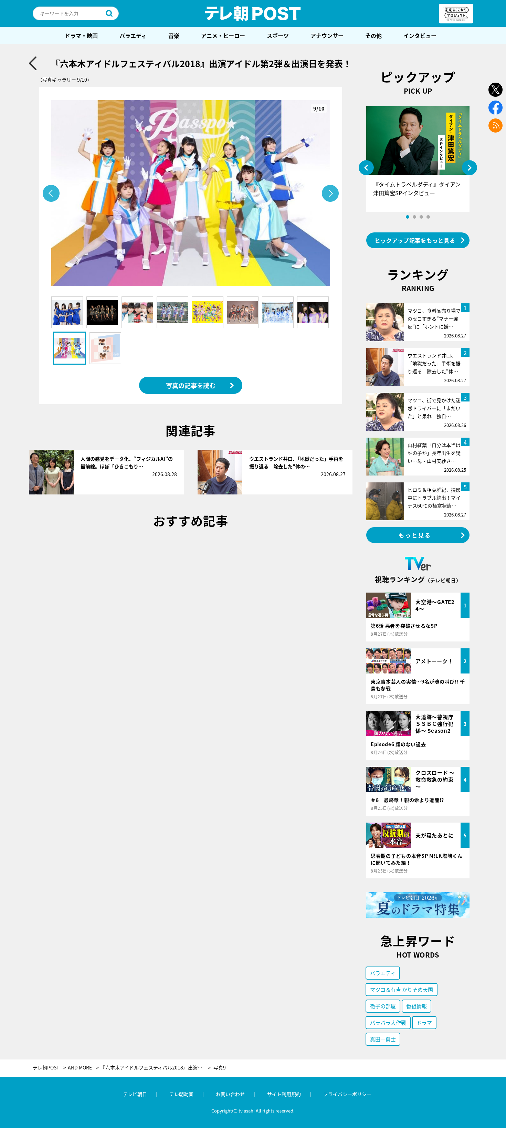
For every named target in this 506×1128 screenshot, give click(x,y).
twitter (495, 90)
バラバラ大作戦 (388, 1022)
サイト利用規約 (284, 1093)
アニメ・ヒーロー (223, 35)
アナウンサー (327, 35)
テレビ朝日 (135, 1093)
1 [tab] (407, 217)
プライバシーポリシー (347, 1093)
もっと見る (415, 535)
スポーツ (278, 35)
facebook (495, 108)
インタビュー (419, 35)
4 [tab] (428, 217)
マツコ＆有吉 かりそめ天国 (401, 989)
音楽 (173, 35)
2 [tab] (414, 217)
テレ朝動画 (181, 1093)
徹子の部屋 (383, 1006)
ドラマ (424, 1022)
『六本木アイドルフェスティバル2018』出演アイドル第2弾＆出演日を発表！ (156, 1067)
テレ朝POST (253, 13)
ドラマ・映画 (81, 35)
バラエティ (133, 35)
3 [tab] (421, 217)
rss (495, 125)
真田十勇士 (383, 1039)
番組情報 (416, 1006)
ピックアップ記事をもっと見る (415, 240)
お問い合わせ (230, 1093)
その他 (373, 35)
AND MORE (80, 1067)
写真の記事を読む (190, 385)
